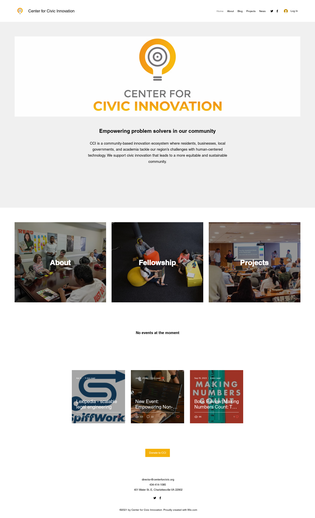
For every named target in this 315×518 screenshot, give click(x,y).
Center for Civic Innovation (51, 11)
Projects (254, 262)
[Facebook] (277, 11)
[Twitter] (272, 11)
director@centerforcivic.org (158, 479)
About (60, 262)
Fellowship (157, 262)
